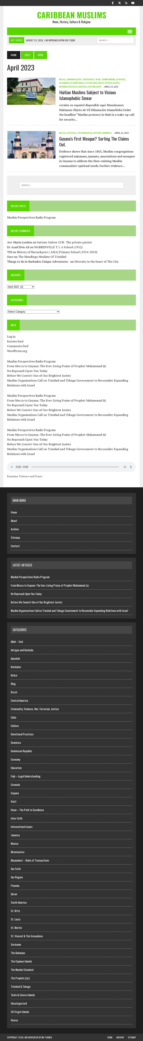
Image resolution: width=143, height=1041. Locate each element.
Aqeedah (15, 658)
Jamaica (15, 835)
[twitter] (120, 2)
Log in (11, 336)
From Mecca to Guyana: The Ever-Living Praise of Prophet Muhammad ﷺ (56, 366)
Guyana (71, 132)
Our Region (94, 86)
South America (102, 132)
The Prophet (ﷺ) (20, 978)
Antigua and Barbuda (22, 650)
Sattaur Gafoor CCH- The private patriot (64, 242)
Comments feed (17, 346)
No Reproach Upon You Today (27, 371)
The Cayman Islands (21, 961)
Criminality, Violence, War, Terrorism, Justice (96, 79)
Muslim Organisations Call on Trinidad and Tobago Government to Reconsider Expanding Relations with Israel (69, 610)
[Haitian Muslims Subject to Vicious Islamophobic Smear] (31, 102)
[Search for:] (71, 185)
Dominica (16, 742)
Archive (15, 529)
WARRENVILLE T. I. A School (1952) (58, 247)
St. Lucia (15, 919)
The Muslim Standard (22, 970)
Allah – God (17, 641)
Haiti (116, 83)
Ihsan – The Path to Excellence (27, 810)
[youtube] (133, 2)
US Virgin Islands (20, 1012)
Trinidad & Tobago (21, 986)
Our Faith (16, 869)
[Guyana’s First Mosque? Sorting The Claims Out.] (31, 156)
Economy (91, 83)
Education (105, 83)
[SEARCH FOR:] (115, 40)
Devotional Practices (22, 734)
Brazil (14, 692)
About (14, 521)
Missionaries (17, 852)
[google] (126, 2)
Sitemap (15, 537)
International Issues (72, 86)
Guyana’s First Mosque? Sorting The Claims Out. (94, 141)
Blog (62, 79)
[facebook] (113, 2)
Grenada (15, 784)
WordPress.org (17, 351)
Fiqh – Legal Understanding (25, 776)
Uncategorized (19, 1003)
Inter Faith (16, 818)
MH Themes (47, 1037)
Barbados (16, 667)
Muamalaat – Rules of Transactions (30, 860)
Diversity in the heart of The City (96, 261)
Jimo (10, 257)
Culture (15, 726)
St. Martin (16, 927)
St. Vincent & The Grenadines (27, 936)
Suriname (16, 944)
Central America (19, 700)
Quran (14, 894)
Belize (14, 675)
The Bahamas (18, 953)
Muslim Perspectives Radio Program (31, 217)
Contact (15, 546)
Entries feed (15, 341)
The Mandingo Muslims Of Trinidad (42, 257)
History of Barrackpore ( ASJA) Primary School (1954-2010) (57, 252)
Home (14, 512)
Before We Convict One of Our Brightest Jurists (39, 375)
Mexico (14, 843)
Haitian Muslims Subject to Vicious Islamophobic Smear (87, 95)
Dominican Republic (71, 83)
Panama (15, 885)
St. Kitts (15, 911)
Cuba (13, 717)
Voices (14, 1020)
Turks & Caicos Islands (23, 995)
